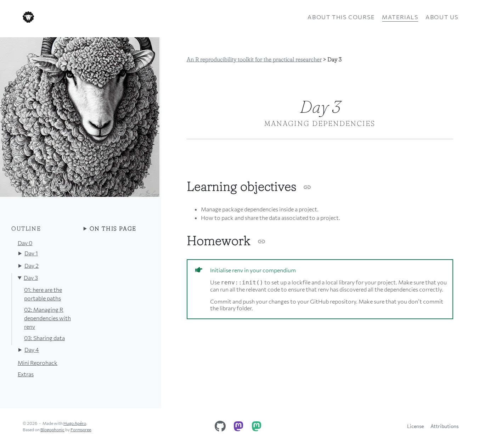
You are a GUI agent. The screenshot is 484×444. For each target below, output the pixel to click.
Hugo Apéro (74, 423)
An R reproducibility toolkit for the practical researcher (254, 59)
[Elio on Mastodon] (238, 424)
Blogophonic (52, 429)
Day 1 (31, 253)
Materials (400, 16)
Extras (26, 374)
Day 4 (31, 349)
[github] (220, 424)
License (415, 426)
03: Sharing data (44, 337)
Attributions (444, 426)
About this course (341, 16)
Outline (26, 228)
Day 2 (31, 265)
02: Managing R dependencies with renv (47, 318)
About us (442, 16)
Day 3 (31, 277)
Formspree (81, 429)
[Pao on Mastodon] (256, 424)
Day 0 (25, 242)
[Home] (95, 17)
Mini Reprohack (37, 362)
